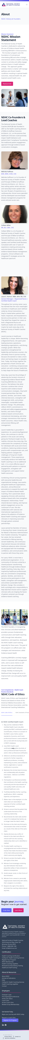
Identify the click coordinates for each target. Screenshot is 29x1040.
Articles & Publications (9, 978)
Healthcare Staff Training (9, 967)
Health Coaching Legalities (10, 964)
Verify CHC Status (7, 998)
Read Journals (7, 84)
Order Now (6, 910)
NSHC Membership (8, 962)
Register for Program (10, 1020)
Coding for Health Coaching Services (13, 958)
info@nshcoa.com (11, 948)
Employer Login (6, 995)
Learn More (18, 910)
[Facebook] (6, 1025)
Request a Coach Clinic (9, 1017)
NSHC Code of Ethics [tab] (6, 712)
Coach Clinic (5, 1000)
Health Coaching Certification (11, 956)
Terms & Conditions (10, 1038)
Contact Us (18, 1036)
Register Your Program (9, 960)
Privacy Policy (8, 1036)
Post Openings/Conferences (10, 997)
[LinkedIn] (3, 1025)
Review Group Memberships (10, 1004)
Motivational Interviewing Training (12, 966)
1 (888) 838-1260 (11, 946)
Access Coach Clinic (8, 1002)
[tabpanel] (14, 803)
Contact (4, 986)
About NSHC (5, 976)
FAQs (3, 980)
